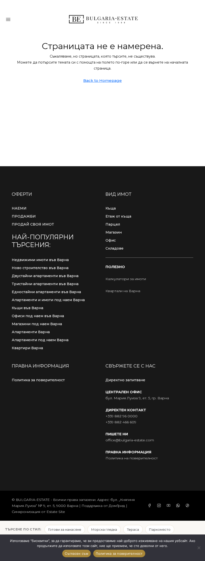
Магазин (114, 232)
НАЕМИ (19, 208)
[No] (198, 547)
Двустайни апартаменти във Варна (45, 276)
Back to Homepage (102, 80)
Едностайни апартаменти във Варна (46, 292)
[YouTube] (169, 505)
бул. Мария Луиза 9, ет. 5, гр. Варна (137, 398)
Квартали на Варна (123, 291)
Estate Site (55, 511)
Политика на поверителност (132, 458)
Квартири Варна (27, 348)
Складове (115, 248)
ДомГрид (117, 505)
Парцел (113, 224)
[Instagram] (160, 505)
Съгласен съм (76, 553)
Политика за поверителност (38, 380)
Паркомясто (159, 529)
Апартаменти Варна (31, 332)
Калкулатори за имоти (126, 279)
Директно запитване (125, 380)
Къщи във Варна (27, 308)
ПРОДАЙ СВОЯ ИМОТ (33, 224)
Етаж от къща (118, 216)
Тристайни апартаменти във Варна (45, 284)
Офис (111, 240)
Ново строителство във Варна (40, 268)
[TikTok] (188, 505)
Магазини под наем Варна (37, 324)
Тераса (133, 529)
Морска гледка (104, 529)
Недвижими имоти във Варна (40, 260)
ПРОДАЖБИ (24, 216)
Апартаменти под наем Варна (40, 340)
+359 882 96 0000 (122, 416)
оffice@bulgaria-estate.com (130, 440)
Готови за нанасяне (64, 529)
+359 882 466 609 (121, 422)
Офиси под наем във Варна (38, 316)
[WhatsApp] (179, 505)
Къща (111, 208)
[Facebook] (150, 505)
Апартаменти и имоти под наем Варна (48, 300)
